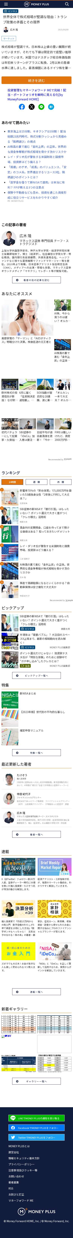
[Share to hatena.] (51, 107)
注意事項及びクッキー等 (22, 1170)
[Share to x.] (32, 107)
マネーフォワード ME (21, 1200)
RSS (10, 1188)
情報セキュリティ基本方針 (24, 1158)
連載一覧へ (36, 991)
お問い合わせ (16, 1176)
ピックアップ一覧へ (36, 675)
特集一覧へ (36, 752)
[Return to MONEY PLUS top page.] (36, 4)
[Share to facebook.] (22, 107)
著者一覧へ (36, 834)
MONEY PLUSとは (19, 1146)
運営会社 (13, 1152)
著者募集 (13, 1182)
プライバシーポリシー (21, 1164)
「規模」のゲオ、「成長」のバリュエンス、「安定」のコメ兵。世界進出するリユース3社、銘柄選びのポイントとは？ (36, 172)
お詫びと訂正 (16, 1194)
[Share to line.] (41, 107)
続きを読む (36, 80)
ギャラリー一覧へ (36, 1081)
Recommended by (55, 459)
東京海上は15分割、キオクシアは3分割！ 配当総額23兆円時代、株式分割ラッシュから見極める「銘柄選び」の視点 (37, 136)
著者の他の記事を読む (37, 280)
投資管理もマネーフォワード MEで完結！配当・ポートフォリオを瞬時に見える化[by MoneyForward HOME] (36, 94)
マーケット (8, 38)
